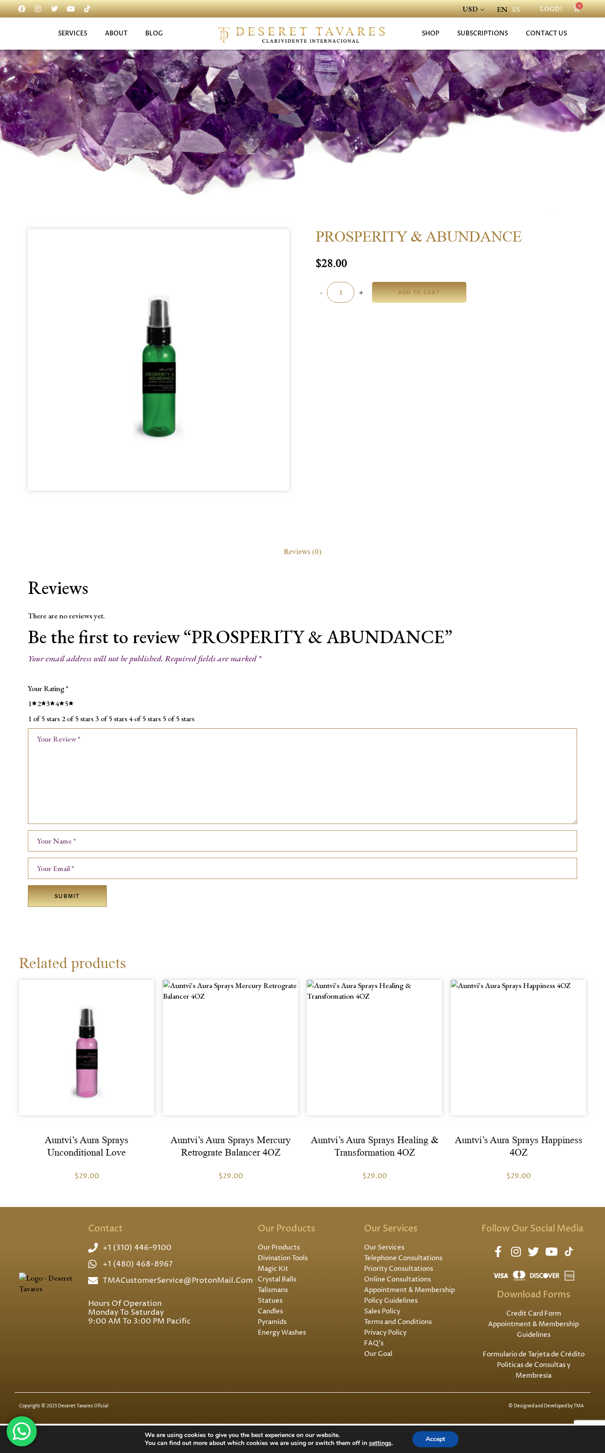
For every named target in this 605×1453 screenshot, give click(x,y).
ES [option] (516, 9)
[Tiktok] (87, 9)
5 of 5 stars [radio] (178, 718)
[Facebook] (22, 9)
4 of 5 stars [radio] (145, 718)
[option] (516, 9)
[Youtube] (71, 9)
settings (380, 1443)
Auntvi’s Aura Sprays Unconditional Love (86, 1146)
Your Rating (48, 688)
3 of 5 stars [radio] (111, 718)
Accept (435, 1439)
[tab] (302, 551)
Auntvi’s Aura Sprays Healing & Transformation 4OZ (374, 1146)
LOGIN (551, 8)
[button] (86, 1043)
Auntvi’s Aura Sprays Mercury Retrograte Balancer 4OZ (231, 1146)
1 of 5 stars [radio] (44, 718)
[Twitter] (54, 9)
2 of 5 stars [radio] (77, 718)
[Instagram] (38, 9)
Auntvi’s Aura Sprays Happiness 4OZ (518, 1146)
